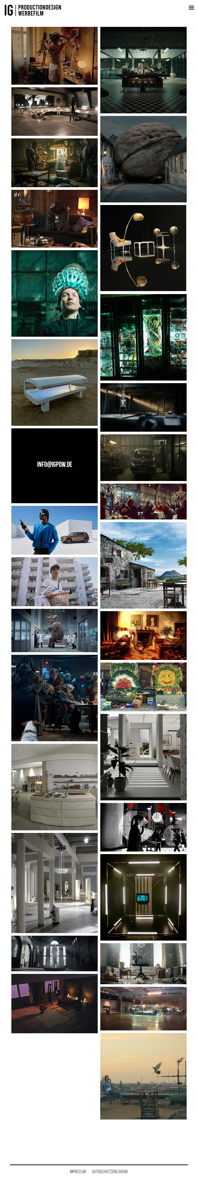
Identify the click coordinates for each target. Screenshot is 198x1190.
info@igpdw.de (54, 464)
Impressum (78, 1171)
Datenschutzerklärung (110, 1171)
